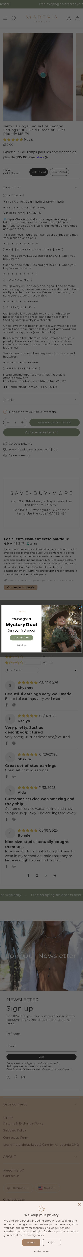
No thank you (21, 645)
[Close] (79, 1204)
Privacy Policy (35, 1235)
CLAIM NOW (21, 637)
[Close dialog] (80, 606)
